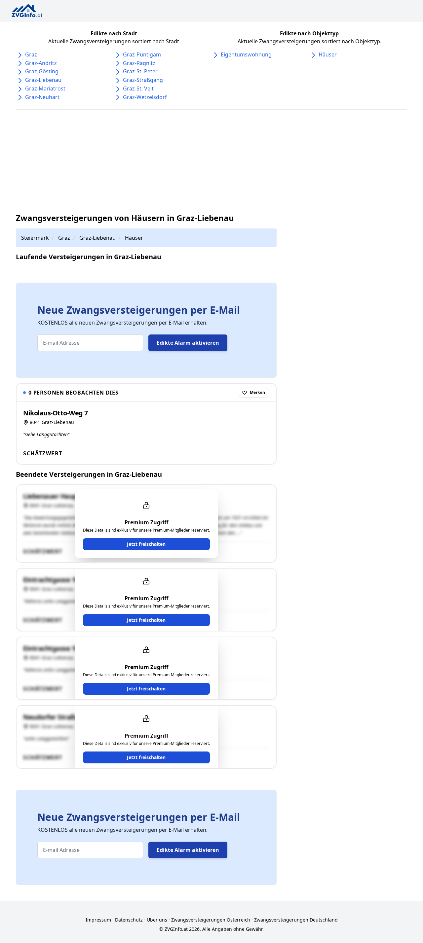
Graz (31, 54)
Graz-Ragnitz (139, 63)
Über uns (157, 920)
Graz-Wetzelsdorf (145, 97)
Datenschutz (129, 920)
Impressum (98, 920)
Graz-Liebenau (43, 80)
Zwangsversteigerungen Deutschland (296, 920)
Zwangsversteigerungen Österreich (210, 920)
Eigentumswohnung (246, 54)
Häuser (328, 54)
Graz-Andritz (41, 63)
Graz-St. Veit (138, 88)
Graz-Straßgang (143, 80)
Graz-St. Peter (140, 71)
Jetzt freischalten (146, 544)
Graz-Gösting (41, 71)
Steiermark (35, 237)
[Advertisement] (214, 161)
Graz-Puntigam (142, 54)
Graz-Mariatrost (45, 88)
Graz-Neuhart (42, 97)
